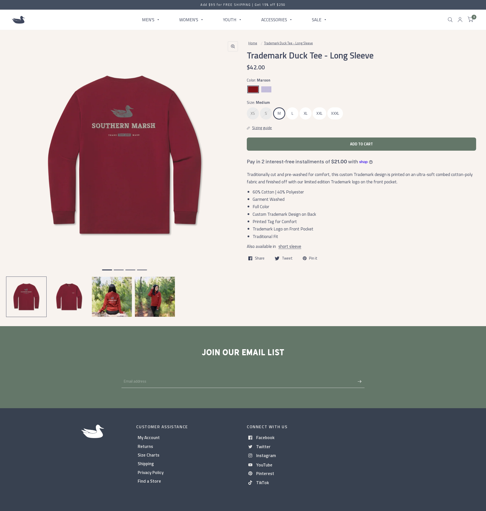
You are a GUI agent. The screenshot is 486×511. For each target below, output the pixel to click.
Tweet (287, 258)
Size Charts (148, 454)
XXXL (335, 113)
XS (253, 113)
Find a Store (149, 481)
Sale (316, 19)
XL (306, 113)
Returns (145, 446)
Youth (229, 19)
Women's (188, 19)
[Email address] (359, 381)
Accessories (274, 19)
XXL (319, 113)
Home (252, 43)
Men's (148, 19)
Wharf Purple (266, 89)
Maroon (253, 89)
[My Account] (460, 20)
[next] (232, 174)
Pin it (313, 258)
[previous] (16, 174)
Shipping (146, 463)
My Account (149, 437)
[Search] (450, 20)
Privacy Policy (151, 472)
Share (260, 258)
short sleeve (289, 246)
